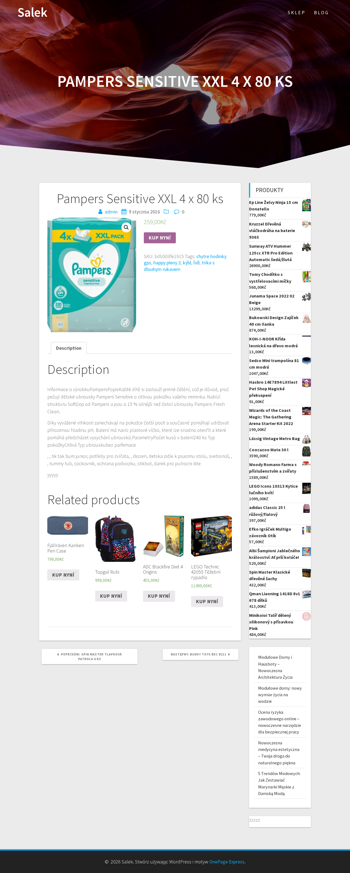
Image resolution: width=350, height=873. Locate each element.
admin (111, 212)
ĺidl (196, 262)
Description (68, 348)
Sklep (296, 12)
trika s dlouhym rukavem (179, 265)
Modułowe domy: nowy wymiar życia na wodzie (280, 694)
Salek (32, 12)
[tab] (69, 348)
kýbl (187, 262)
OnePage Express (226, 861)
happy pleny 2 (167, 262)
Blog (321, 12)
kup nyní (160, 238)
